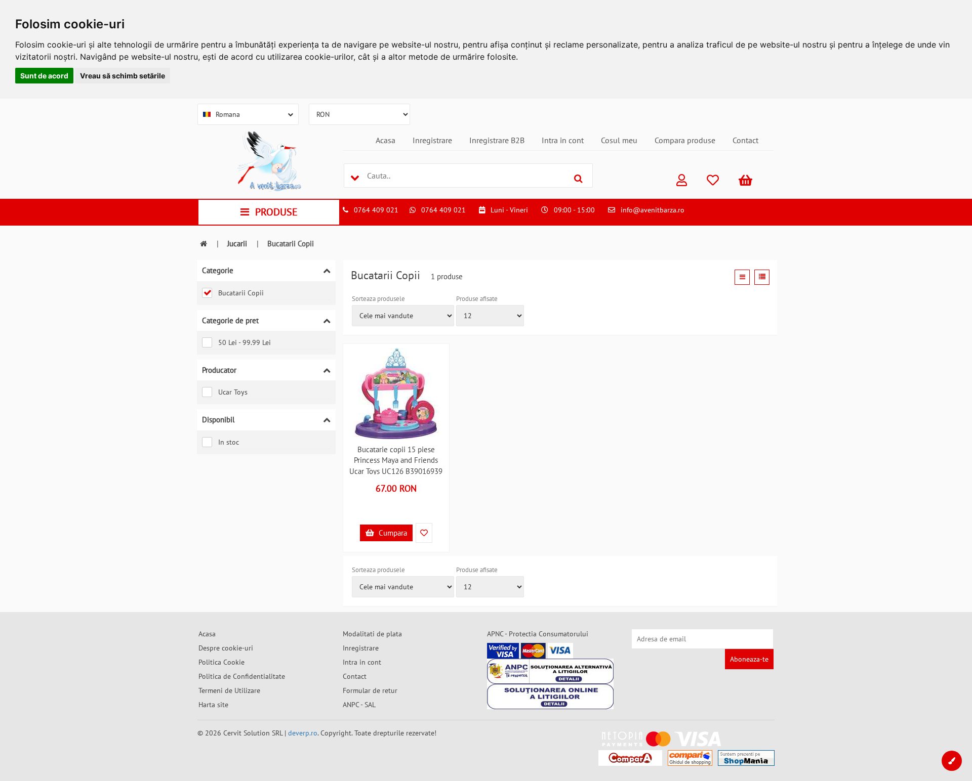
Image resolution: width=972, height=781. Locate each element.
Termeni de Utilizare (229, 690)
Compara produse (685, 140)
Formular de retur (370, 690)
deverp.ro (302, 732)
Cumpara (392, 533)
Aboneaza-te (749, 659)
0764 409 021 (376, 209)
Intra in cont (563, 140)
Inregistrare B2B (496, 140)
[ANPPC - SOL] (550, 696)
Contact (745, 140)
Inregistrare (432, 140)
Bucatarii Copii (241, 292)
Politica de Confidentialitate (241, 676)
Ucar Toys (233, 392)
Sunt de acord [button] (44, 75)
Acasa (385, 140)
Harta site (213, 704)
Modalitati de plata (372, 633)
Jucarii (237, 243)
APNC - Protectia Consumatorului (537, 633)
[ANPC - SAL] (550, 671)
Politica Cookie (221, 662)
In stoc (228, 442)
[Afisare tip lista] (762, 277)
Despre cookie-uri (225, 648)
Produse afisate (477, 298)
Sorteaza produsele (378, 298)
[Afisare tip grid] (742, 277)
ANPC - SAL (359, 704)
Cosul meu (619, 140)
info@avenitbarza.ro (652, 209)
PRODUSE (276, 212)
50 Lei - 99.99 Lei (244, 342)
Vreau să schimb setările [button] (122, 75)
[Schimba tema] (952, 761)
